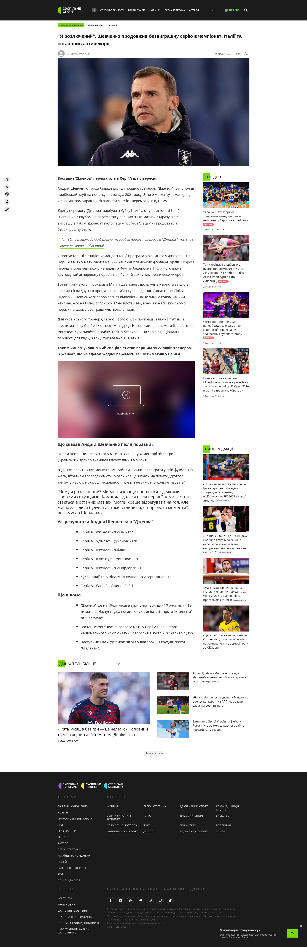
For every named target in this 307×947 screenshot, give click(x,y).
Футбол (194, 10)
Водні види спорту (194, 831)
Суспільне (155, 919)
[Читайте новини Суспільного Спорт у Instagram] (160, 900)
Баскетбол (224, 815)
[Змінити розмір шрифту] (246, 53)
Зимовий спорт (191, 815)
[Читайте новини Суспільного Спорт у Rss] (130, 900)
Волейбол (65, 861)
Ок (292, 933)
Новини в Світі (95, 25)
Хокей (220, 831)
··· (212, 10)
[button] (7, 179)
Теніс (61, 837)
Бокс (147, 825)
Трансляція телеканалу (75, 818)
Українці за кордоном (71, 25)
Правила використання (75, 917)
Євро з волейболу (112, 10)
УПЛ (60, 824)
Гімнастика (188, 825)
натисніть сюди (156, 923)
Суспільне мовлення (73, 910)
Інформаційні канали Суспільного (74, 930)
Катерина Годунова (78, 53)
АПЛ (60, 874)
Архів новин (67, 904)
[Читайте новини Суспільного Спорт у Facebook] (110, 900)
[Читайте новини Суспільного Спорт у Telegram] (140, 900)
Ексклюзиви (136, 10)
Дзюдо (148, 831)
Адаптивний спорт (194, 806)
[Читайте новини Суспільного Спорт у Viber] (150, 900)
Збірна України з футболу (119, 817)
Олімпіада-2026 (69, 880)
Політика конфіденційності (78, 923)
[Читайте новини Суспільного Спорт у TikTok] (170, 900)
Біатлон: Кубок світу (73, 806)
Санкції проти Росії (72, 868)
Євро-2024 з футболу (122, 825)
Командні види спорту (227, 808)
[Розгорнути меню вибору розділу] (94, 10)
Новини (154, 10)
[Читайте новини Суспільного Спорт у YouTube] (120, 900)
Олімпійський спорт (122, 831)
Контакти (65, 898)
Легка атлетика (175, 10)
